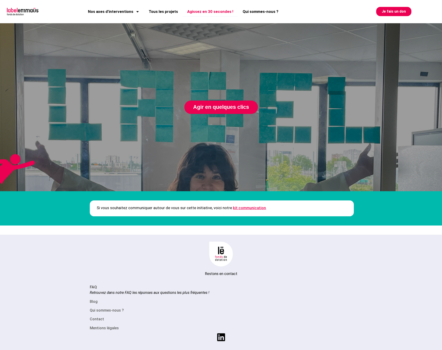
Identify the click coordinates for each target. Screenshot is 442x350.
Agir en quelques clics (221, 107)
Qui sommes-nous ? (260, 11)
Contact (97, 319)
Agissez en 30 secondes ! (210, 11)
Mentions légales (104, 328)
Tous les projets (163, 11)
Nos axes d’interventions (110, 11)
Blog (94, 301)
